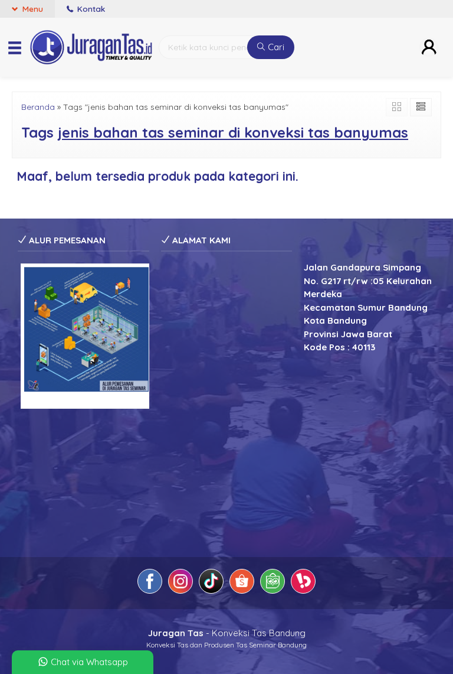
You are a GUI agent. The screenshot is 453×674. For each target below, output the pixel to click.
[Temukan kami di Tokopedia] (272, 583)
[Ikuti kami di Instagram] (180, 583)
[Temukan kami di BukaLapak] (303, 583)
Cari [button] (274, 47)
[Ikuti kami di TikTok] (211, 583)
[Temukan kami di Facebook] (149, 583)
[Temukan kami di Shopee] (241, 583)
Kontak (90, 9)
